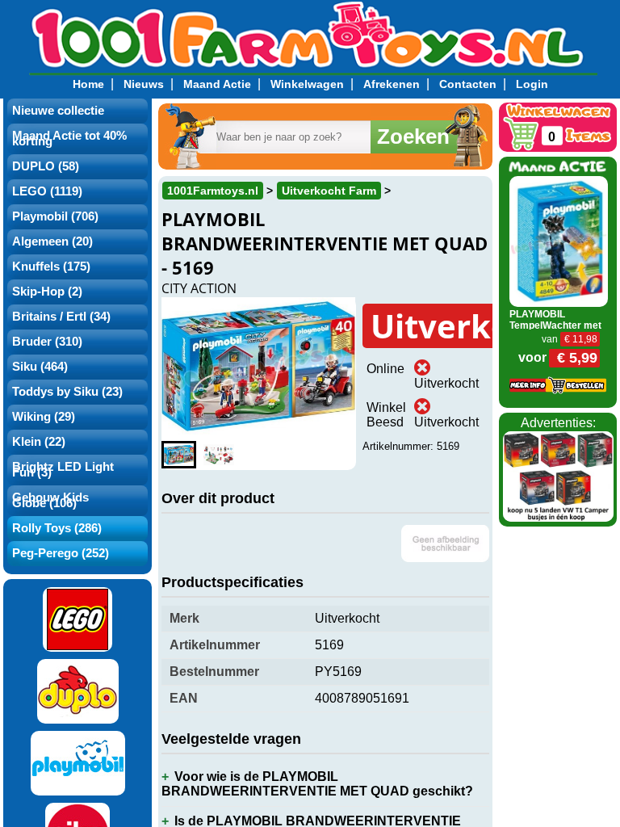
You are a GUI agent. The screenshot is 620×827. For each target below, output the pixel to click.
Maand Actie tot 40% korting (69, 138)
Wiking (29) (43, 416)
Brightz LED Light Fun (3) (63, 469)
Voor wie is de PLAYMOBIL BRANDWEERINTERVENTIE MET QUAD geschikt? (317, 784)
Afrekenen (391, 84)
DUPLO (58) (45, 166)
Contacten (467, 84)
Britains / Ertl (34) (61, 316)
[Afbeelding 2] (218, 454)
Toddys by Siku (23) (67, 391)
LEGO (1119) (47, 191)
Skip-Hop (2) (47, 291)
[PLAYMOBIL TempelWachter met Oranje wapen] (558, 240)
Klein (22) (38, 441)
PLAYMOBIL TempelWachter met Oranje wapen (555, 325)
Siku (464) (40, 366)
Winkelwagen (307, 84)
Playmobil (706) (55, 216)
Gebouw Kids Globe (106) (50, 500)
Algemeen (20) (52, 241)
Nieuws (144, 84)
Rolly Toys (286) (57, 528)
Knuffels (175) (51, 266)
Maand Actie (217, 84)
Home (88, 84)
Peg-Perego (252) (60, 553)
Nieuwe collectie (58, 110)
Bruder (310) (47, 341)
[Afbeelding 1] (178, 454)
